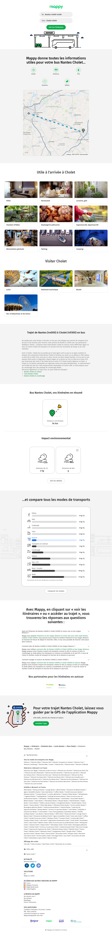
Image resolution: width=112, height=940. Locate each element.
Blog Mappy (27, 900)
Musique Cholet (73, 833)
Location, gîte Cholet (77, 818)
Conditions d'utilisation (31, 909)
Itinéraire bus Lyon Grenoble (33, 783)
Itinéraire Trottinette (82, 764)
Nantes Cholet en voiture (33, 372)
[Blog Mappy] (38, 865)
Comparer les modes (56, 591)
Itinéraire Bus (59, 764)
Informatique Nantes (50, 801)
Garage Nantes (50, 790)
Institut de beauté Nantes (51, 807)
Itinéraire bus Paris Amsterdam (34, 773)
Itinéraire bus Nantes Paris (51, 779)
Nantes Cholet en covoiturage (34, 376)
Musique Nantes (63, 801)
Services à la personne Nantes (58, 809)
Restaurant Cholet (70, 814)
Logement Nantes (30, 796)
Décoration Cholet (61, 833)
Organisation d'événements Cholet (58, 820)
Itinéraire (27, 762)
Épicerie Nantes (49, 814)
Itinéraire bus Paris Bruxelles (54, 773)
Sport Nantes (39, 801)
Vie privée (42, 909)
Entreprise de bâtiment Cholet (43, 816)
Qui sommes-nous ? (30, 896)
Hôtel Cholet (59, 814)
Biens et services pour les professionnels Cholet (63, 822)
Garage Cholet (81, 814)
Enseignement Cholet (58, 831)
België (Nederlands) (32, 887)
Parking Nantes (83, 794)
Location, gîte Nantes (54, 794)
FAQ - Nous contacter (30, 911)
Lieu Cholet (67, 836)
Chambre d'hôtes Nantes (69, 794)
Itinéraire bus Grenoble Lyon (74, 777)
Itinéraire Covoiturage (30, 764)
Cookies (48, 909)
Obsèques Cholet (52, 818)
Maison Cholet (28, 816)
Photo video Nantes (46, 805)
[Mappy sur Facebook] (27, 865)
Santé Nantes (65, 798)
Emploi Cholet (45, 825)
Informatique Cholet (56, 825)
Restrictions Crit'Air (48, 844)
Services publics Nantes (78, 805)
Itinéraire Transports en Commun (63, 762)
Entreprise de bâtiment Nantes (76, 790)
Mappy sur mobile (29, 876)
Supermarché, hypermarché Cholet (40, 829)
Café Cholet (43, 820)
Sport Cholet (33, 822)
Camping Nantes (42, 796)
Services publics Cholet (44, 836)
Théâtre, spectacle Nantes (48, 803)
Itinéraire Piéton (36, 762)
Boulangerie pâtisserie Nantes (33, 807)
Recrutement (28, 898)
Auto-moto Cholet (76, 816)
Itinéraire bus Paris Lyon (44, 775)
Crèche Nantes (43, 811)
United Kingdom (31, 889)
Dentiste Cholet (34, 827)
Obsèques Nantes (29, 794)
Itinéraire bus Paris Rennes (80, 781)
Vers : (49, 21)
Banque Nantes (42, 809)
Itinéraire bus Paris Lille (81, 770)
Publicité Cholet (73, 829)
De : (52, 14)
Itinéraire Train (78, 762)
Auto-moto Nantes (47, 792)
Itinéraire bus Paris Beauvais (61, 775)
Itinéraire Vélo (46, 762)
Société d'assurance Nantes (73, 792)
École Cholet (68, 825)
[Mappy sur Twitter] (33, 865)
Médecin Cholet (43, 822)
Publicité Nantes (74, 801)
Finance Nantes (34, 805)
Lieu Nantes (39, 814)
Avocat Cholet (50, 833)
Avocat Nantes (34, 803)
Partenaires (32, 902)
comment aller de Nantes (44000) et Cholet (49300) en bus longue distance (62, 649)
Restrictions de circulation (63, 844)
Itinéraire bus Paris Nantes (40, 781)
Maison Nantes (61, 790)
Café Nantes (42, 798)
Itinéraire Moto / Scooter (46, 764)
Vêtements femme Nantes (61, 805)
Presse (26, 902)
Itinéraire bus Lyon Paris (71, 773)
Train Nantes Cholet (31, 374)
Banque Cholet (40, 833)
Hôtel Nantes (28, 790)
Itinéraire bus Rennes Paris (56, 777)
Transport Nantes (41, 794)
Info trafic (27, 844)
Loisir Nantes (73, 809)
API (25, 874)
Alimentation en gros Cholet (37, 838)
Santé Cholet (75, 820)
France (28, 883)
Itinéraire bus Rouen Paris (38, 777)
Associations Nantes (77, 798)
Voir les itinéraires (56, 27)
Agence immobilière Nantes (32, 792)
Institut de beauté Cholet (67, 827)
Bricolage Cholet (57, 836)
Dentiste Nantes (76, 803)
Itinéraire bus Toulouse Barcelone (60, 781)
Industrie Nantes (65, 807)
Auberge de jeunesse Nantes (57, 796)
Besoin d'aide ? (31, 854)
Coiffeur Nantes (59, 792)
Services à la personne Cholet (49, 827)
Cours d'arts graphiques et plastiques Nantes (62, 811)
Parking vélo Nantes (54, 798)
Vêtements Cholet (45, 831)
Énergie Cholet (71, 831)
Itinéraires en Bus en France (47, 770)
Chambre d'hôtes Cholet (31, 820)
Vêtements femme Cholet (59, 829)
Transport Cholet (64, 818)
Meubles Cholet (34, 831)
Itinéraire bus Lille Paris (65, 770)
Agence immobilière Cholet (61, 816)
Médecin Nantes (28, 801)
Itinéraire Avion (69, 764)
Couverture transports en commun (34, 913)
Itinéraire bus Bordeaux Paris (32, 779)
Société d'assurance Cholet (37, 818)
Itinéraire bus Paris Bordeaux (69, 779)
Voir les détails (56, 481)
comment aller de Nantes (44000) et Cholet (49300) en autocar (58, 663)
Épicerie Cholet (52, 838)
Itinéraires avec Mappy (31, 770)
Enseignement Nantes (63, 803)
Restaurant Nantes (39, 790)
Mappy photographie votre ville (33, 915)
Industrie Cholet (34, 825)
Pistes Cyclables (36, 844)
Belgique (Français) (32, 885)
